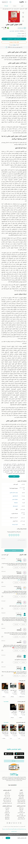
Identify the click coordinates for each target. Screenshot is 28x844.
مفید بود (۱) (23, 596)
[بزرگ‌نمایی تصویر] (9, 21)
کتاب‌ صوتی (21, 809)
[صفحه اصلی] (21, 2)
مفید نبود (16, 567)
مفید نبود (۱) (16, 608)
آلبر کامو (7, 809)
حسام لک (16, 502)
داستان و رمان (16, 8)
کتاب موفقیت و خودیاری (21, 815)
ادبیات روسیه (15, 524)
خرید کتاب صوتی (14, 38)
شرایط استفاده (11, 829)
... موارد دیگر (14, 761)
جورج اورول (7, 814)
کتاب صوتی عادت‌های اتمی (7, 803)
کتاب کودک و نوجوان (21, 818)
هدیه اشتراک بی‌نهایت (21, 801)
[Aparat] (9, 823)
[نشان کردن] (23, 21)
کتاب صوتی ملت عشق (7, 800)
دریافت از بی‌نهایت (13, 42)
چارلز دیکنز (7, 811)
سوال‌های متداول (21, 795)
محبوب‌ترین (4, 554)
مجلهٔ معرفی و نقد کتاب (21, 803)
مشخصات (14, 5)
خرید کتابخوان (21, 798)
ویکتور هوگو (7, 818)
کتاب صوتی (22, 8)
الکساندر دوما (7, 815)
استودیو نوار (15, 506)
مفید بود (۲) (23, 608)
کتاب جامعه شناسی (21, 812)
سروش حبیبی (15, 499)
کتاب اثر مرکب (7, 796)
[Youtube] (16, 823)
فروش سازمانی (21, 796)
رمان (12, 8)
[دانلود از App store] (8, 753)
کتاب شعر (21, 814)
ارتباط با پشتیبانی (14, 831)
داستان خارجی (12, 492)
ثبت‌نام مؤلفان (16, 829)
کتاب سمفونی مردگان (7, 798)
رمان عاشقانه (21, 808)
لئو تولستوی (15, 496)
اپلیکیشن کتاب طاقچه (21, 800)
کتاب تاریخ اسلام (21, 817)
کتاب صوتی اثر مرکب (7, 801)
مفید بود (23, 624)
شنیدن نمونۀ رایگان (21, 28)
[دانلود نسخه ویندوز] (19, 757)
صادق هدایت (7, 808)
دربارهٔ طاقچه (21, 793)
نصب (14, 476)
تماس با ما (21, 792)
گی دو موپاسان (7, 812)
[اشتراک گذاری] (23, 12)
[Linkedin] (14, 823)
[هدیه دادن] (23, 17)
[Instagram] (7, 823)
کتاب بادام (7, 792)
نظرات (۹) (6, 5)
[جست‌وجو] (10, 2)
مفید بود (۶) (23, 567)
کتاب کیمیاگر (7, 793)
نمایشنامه (21, 811)
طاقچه (26, 8)
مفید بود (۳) (23, 582)
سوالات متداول (5, 829)
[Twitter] (12, 823)
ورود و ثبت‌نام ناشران (23, 829)
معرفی (22, 5)
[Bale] (21, 823)
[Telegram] (18, 823)
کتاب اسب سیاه (7, 795)
